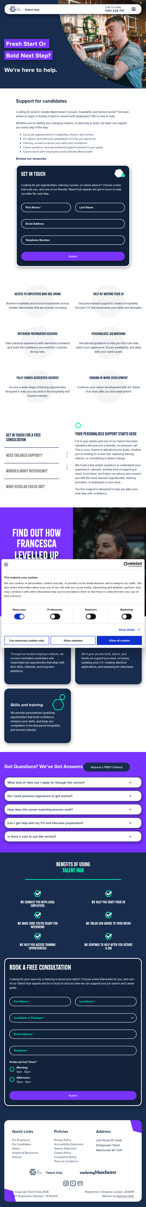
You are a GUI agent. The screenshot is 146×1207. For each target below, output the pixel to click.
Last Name (86, 207)
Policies (17, 1157)
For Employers (21, 1140)
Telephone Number (37, 240)
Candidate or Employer (29, 1018)
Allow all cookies (119, 640)
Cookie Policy (62, 1153)
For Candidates (21, 1144)
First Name (33, 207)
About (16, 1148)
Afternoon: (24, 1080)
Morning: (24, 1069)
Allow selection (73, 640)
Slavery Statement (65, 1148)
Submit (73, 256)
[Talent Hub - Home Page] (24, 9)
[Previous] (67, 456)
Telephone (21, 1050)
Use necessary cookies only (26, 640)
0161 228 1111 (114, 10)
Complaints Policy (65, 1157)
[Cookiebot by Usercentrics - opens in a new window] (126, 564)
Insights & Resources (25, 1153)
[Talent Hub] (45, 1172)
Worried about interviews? (27, 470)
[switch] (55, 616)
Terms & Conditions (66, 1161)
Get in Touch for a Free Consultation (23, 437)
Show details (127, 629)
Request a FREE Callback (106, 767)
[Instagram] (66, 1183)
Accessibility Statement (68, 1144)
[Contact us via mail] (80, 1183)
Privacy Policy (62, 1140)
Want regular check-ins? (25, 486)
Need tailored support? (24, 455)
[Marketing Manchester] (99, 1172)
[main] (73, 557)
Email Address (34, 224)
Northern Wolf (125, 1196)
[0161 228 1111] (73, 1183)
